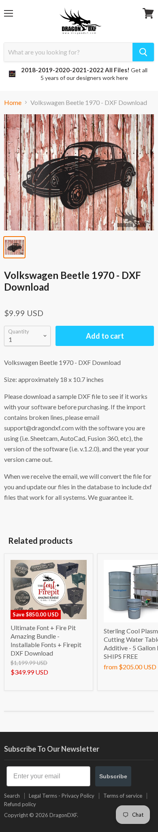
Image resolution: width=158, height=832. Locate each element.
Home (12, 102)
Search (12, 795)
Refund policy (20, 804)
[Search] (143, 52)
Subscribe (113, 776)
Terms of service (122, 795)
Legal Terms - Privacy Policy (61, 795)
